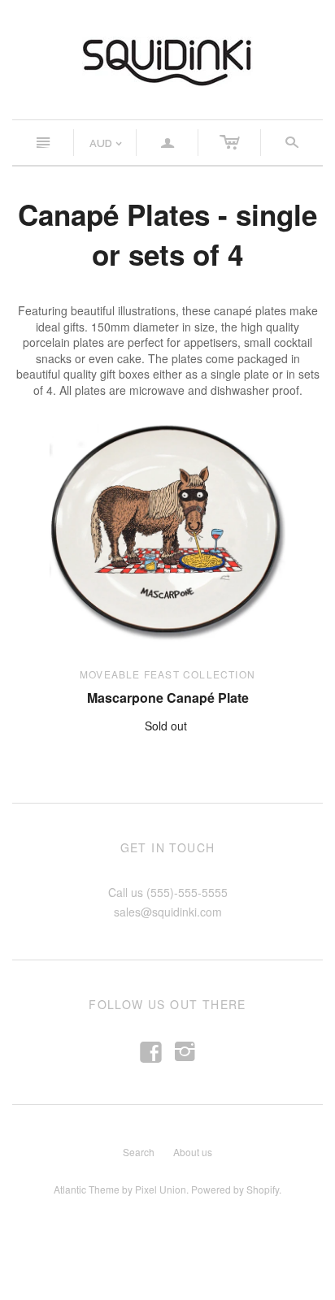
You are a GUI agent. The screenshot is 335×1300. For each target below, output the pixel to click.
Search (138, 1152)
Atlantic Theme (87, 1189)
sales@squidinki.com (168, 912)
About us (192, 1152)
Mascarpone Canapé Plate (168, 697)
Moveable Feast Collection (167, 674)
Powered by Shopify (235, 1189)
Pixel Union (160, 1189)
